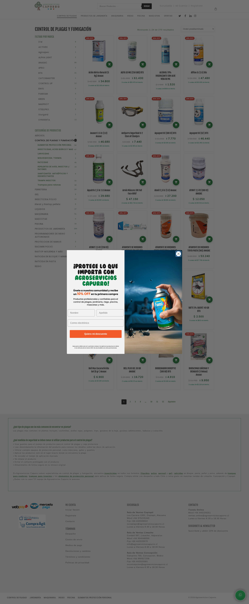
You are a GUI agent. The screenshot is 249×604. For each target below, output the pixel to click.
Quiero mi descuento (95, 334)
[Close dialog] (178, 253)
